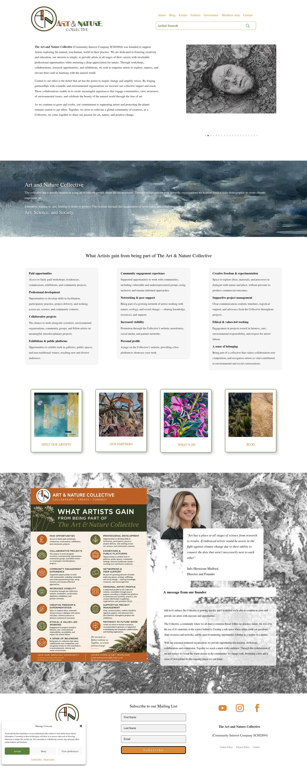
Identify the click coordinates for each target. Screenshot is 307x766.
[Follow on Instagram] (240, 708)
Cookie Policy (36, 759)
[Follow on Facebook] (257, 708)
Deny (43, 751)
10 (229, 135)
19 (254, 135)
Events (183, 15)
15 (243, 135)
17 (248, 135)
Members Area (231, 15)
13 (238, 135)
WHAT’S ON (186, 445)
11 (232, 135)
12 (235, 135)
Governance (211, 15)
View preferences (70, 751)
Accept (17, 751)
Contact (248, 15)
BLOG (250, 444)
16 (246, 135)
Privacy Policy (49, 759)
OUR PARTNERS (121, 444)
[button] (81, 726)
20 (257, 135)
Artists (162, 15)
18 (251, 135)
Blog (172, 15)
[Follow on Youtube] (223, 708)
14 (240, 135)
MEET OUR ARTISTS (56, 444)
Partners (195, 15)
